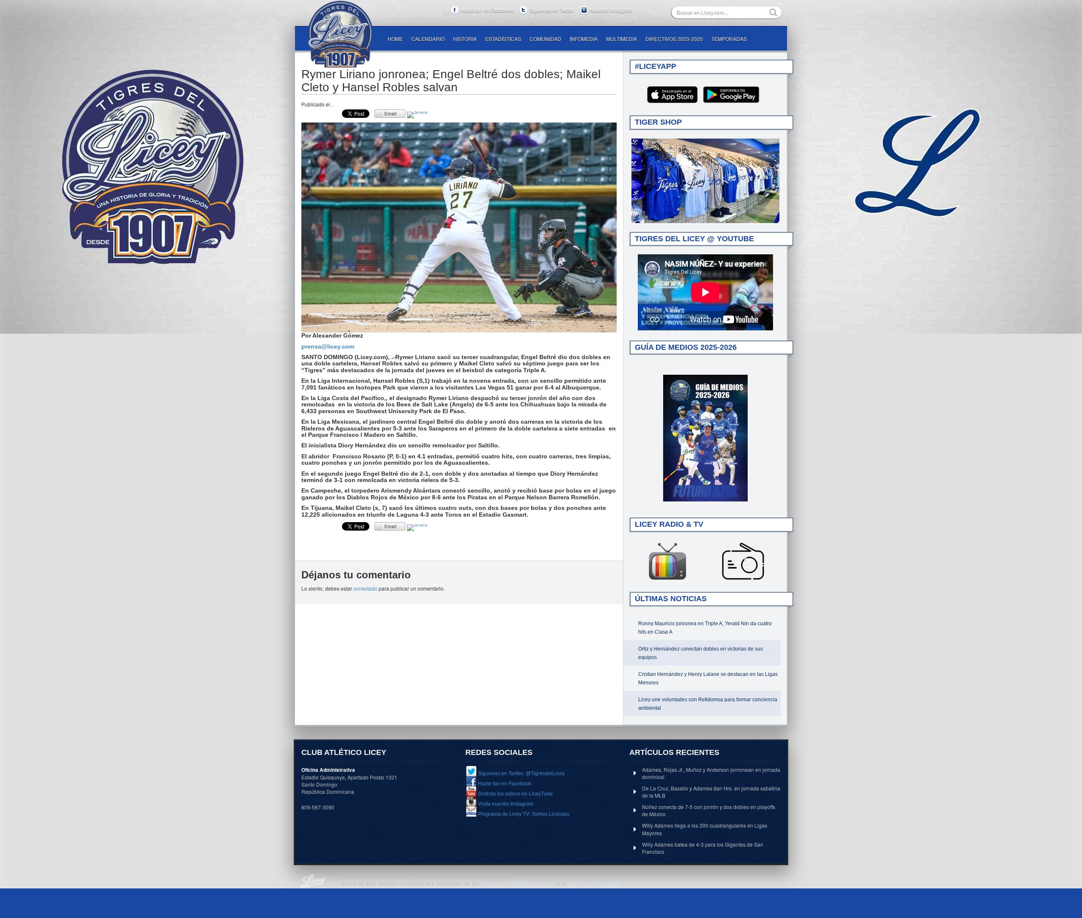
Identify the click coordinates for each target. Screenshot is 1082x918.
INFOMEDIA (584, 38)
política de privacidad (594, 883)
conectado (365, 588)
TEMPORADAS (729, 38)
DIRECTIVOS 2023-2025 (674, 38)
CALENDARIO (428, 38)
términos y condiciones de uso (518, 883)
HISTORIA (465, 38)
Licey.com (340, 34)
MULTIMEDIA (621, 38)
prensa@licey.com (327, 346)
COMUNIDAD (545, 38)
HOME (395, 38)
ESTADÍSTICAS (503, 38)
